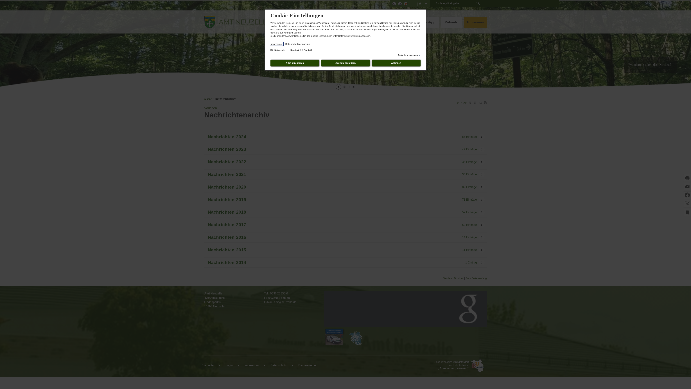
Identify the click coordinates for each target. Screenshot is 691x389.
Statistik (308, 50)
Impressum (276, 44)
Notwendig (280, 50)
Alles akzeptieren (295, 63)
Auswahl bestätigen (345, 63)
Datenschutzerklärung (297, 44)
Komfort (294, 50)
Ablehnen (396, 63)
